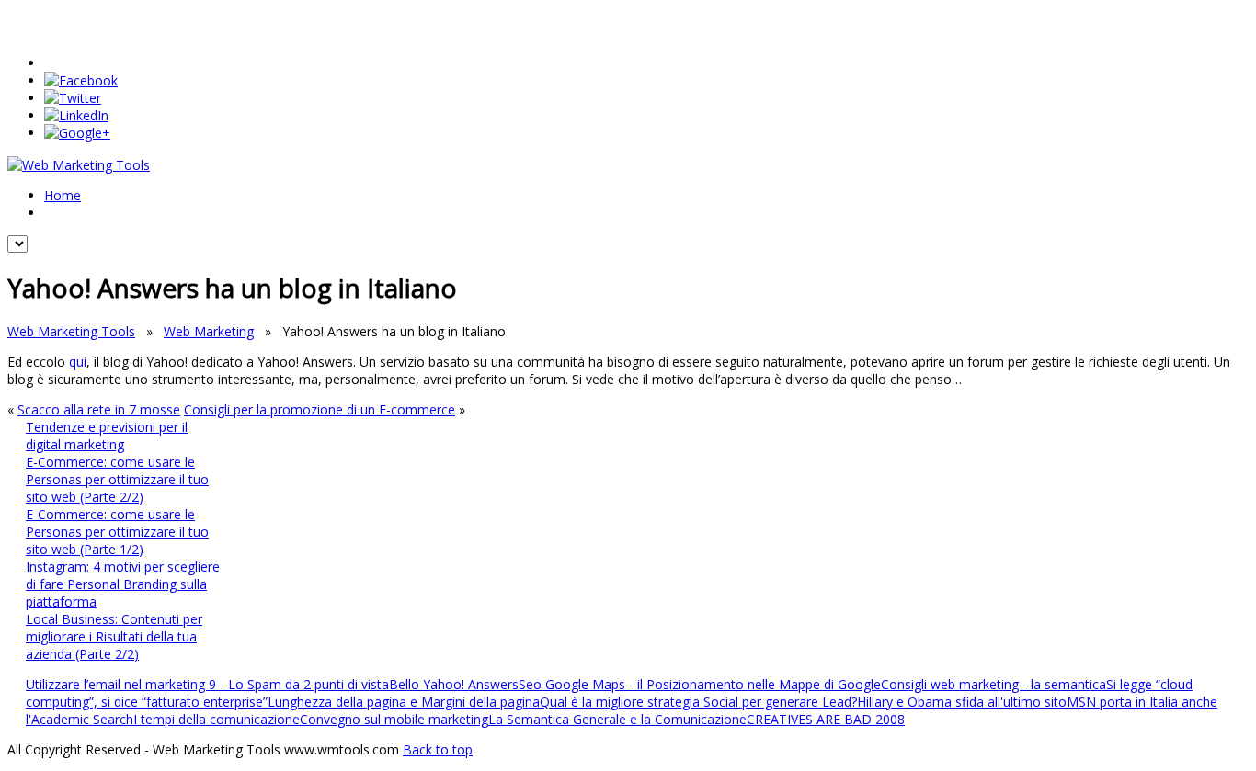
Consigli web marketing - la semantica (993, 684)
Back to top (438, 749)
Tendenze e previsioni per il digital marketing (107, 435)
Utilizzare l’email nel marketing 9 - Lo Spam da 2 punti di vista (207, 684)
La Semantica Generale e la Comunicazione (617, 719)
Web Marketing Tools (71, 331)
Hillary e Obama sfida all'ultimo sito (962, 701)
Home (62, 195)
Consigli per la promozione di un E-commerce (319, 409)
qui (77, 361)
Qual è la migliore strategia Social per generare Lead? (698, 701)
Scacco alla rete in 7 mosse (98, 409)
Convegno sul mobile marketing (394, 719)
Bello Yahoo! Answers (454, 684)
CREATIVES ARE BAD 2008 (826, 719)
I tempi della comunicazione (216, 719)
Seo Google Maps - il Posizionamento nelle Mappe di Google (700, 684)
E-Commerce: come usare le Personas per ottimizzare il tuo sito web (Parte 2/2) (117, 479)
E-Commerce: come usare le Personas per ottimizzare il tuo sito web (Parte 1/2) (117, 531)
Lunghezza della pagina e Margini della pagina (404, 701)
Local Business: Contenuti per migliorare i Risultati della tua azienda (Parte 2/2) (114, 636)
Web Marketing (209, 331)
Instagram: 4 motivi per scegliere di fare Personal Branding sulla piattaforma (123, 584)
